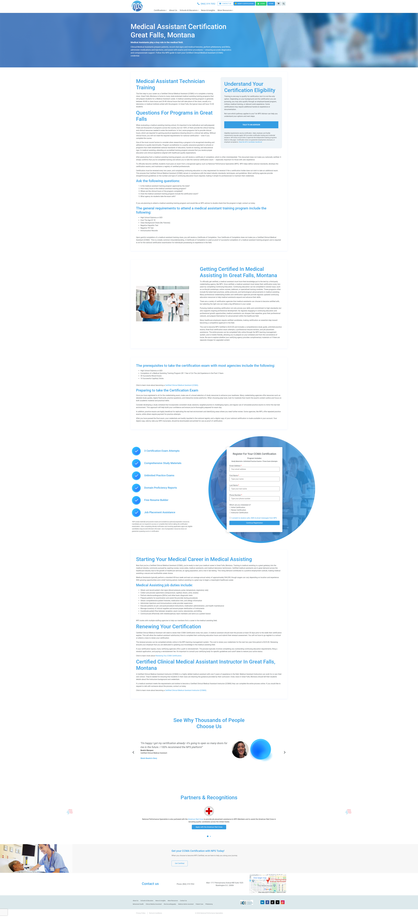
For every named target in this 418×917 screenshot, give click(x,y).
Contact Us (183, 900)
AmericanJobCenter (225, 822)
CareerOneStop (222, 819)
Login (262, 3)
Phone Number (235, 495)
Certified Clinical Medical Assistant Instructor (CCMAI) (185, 690)
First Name (234, 475)
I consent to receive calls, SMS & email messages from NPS (254, 518)
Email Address (235, 466)
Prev (133, 752)
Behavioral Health (138, 904)
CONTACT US (226, 3)
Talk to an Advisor (251, 125)
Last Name (234, 485)
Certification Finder (193, 819)
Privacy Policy (140, 913)
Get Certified (179, 863)
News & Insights (208, 10)
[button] (207, 838)
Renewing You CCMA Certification (168, 656)
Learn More (209, 827)
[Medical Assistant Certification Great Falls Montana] (162, 321)
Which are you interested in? (240, 505)
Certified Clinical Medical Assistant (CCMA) (181, 385)
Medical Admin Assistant (186, 904)
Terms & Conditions (155, 913)
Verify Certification (246, 3)
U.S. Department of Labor (253, 819)
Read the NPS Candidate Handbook (250, 142)
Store (271, 3)
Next (284, 752)
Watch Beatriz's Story (149, 758)
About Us (173, 10)
